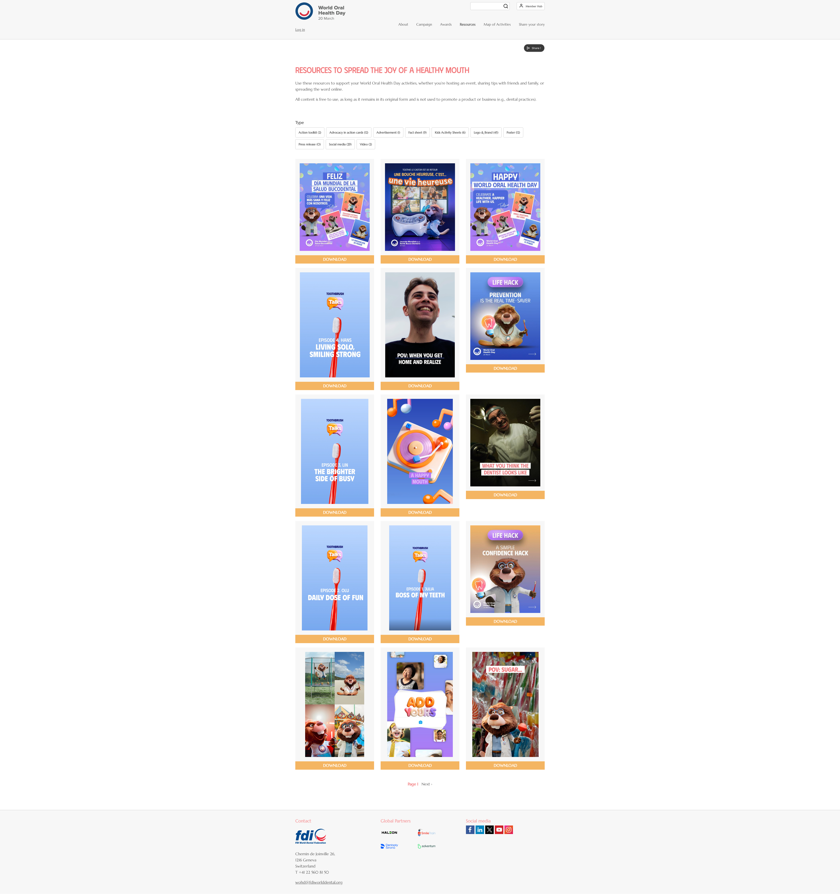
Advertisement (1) (388, 132)
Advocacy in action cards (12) (348, 132)
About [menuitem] (403, 24)
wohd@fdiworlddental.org (319, 882)
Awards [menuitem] (446, 24)
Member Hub (534, 6)
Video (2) (366, 144)
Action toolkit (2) (310, 132)
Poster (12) (513, 132)
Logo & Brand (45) (486, 132)
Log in (300, 29)
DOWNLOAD (334, 259)
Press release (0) (310, 144)
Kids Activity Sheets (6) (450, 132)
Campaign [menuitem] (424, 24)
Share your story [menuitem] (532, 24)
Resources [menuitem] (468, 24)
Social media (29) (340, 144)
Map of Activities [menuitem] (497, 24)
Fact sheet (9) (417, 132)
